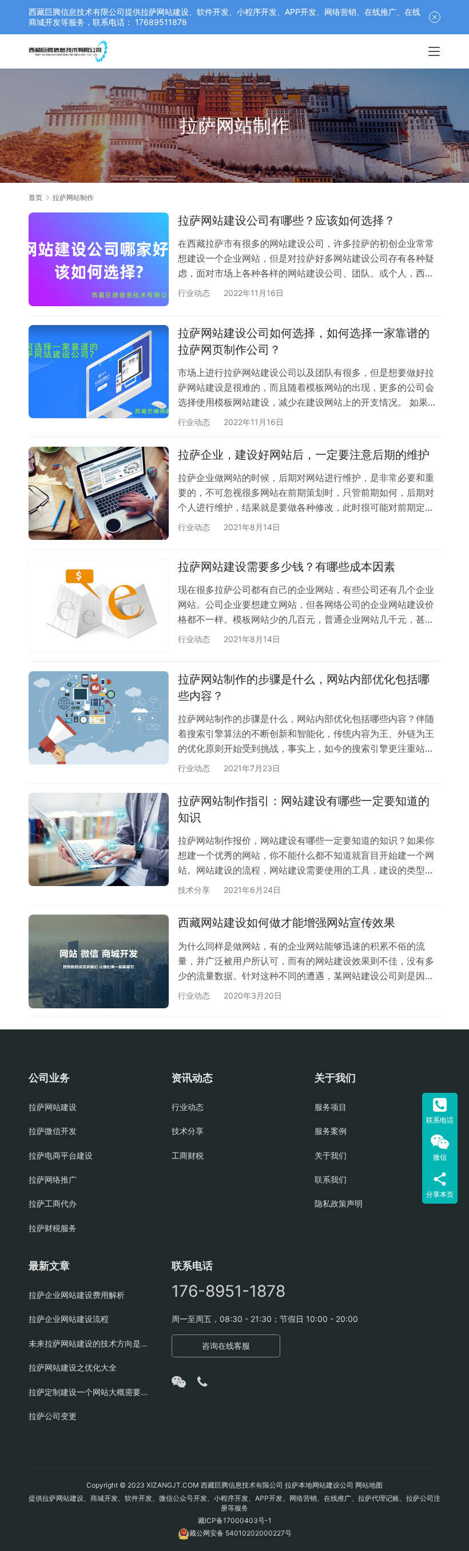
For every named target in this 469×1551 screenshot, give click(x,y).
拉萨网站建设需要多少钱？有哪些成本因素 (286, 567)
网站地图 (369, 1485)
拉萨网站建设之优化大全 (73, 1367)
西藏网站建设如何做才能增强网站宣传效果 (286, 922)
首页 (35, 197)
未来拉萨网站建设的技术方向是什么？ (91, 1343)
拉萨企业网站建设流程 (69, 1319)
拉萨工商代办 (53, 1203)
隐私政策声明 (339, 1203)
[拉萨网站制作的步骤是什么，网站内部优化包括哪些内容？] (99, 717)
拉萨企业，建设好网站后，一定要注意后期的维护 (304, 455)
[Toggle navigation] (434, 51)
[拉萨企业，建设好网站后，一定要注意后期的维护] (99, 493)
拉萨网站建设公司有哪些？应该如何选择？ (286, 220)
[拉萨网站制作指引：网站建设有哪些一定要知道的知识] (99, 839)
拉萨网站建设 (53, 1107)
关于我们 (331, 1155)
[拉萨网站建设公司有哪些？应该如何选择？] (99, 259)
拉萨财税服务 (53, 1228)
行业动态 (194, 293)
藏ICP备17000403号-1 (235, 1520)
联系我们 (331, 1179)
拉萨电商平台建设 (61, 1155)
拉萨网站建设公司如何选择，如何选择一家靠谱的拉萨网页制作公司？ (304, 341)
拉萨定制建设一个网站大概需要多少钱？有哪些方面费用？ (91, 1392)
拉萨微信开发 (53, 1131)
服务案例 (331, 1131)
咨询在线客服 (226, 1345)
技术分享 (194, 890)
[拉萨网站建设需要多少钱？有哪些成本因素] (99, 605)
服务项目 (331, 1107)
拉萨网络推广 (53, 1179)
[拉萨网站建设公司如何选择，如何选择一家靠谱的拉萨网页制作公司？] (99, 371)
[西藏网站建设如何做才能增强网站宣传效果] (99, 961)
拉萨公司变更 (53, 1416)
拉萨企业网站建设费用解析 (77, 1295)
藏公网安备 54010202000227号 (240, 1533)
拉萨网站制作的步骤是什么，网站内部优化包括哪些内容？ (304, 687)
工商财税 (188, 1155)
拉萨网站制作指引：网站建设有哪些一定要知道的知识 (304, 809)
